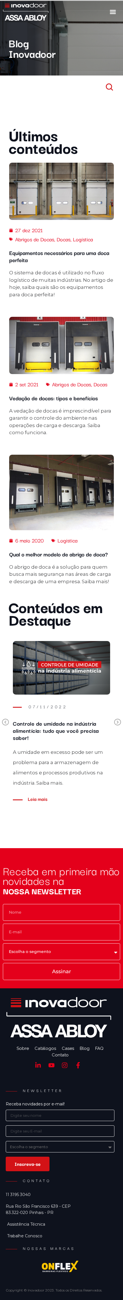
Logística (83, 239)
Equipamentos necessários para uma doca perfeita (59, 256)
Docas (63, 239)
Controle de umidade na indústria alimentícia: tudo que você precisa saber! (56, 730)
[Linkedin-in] (37, 1065)
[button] (113, 12)
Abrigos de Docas (34, 239)
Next (118, 722)
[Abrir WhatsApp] (108, 1285)
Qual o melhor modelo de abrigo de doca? (58, 554)
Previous (5, 722)
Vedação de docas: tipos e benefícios (53, 398)
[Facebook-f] (78, 1065)
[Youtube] (51, 1065)
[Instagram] (64, 1065)
